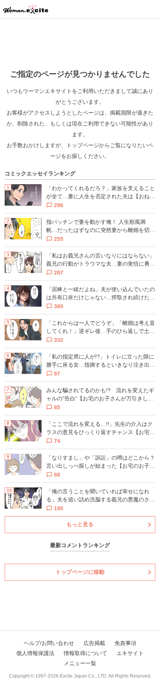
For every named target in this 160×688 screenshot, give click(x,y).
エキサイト (130, 653)
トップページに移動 (80, 572)
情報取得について (85, 653)
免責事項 (125, 643)
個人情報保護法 (35, 653)
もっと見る (80, 524)
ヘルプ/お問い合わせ (49, 643)
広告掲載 (94, 643)
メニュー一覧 (80, 663)
